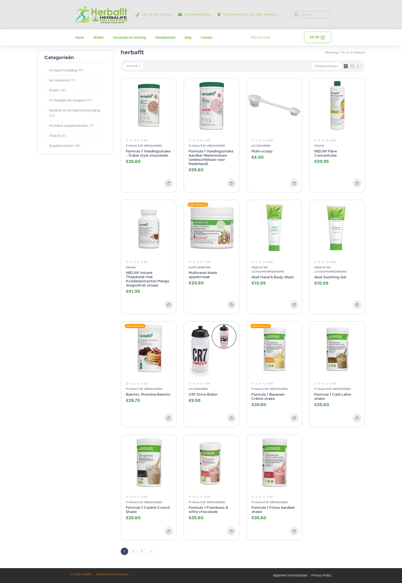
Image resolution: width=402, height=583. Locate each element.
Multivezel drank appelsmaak (203, 274)
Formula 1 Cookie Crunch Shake (148, 509)
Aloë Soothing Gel (330, 277)
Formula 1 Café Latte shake (332, 396)
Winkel (99, 37)
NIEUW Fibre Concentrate (325, 153)
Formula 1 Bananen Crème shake (268, 396)
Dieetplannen (165, 37)
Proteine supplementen (71, 126)
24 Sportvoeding (66, 70)
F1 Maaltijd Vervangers (70, 100)
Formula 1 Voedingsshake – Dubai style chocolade (148, 153)
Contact (206, 37)
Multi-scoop (261, 151)
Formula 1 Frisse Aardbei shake (273, 509)
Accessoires (62, 80)
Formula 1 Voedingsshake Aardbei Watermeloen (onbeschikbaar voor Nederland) (211, 157)
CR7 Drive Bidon (203, 394)
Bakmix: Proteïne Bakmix (148, 394)
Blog (188, 37)
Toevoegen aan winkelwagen (168, 183)
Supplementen (64, 146)
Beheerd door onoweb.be (112, 574)
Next (150, 551)
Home (79, 37)
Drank (57, 90)
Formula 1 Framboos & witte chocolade (208, 509)
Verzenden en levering (129, 37)
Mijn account (260, 37)
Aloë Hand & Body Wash (272, 277)
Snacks (57, 136)
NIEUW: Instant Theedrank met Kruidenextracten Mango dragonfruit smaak (147, 278)
